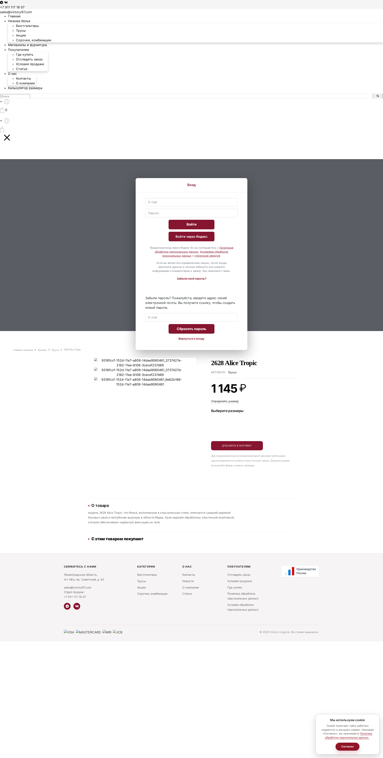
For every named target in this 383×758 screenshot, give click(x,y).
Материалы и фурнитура (27, 45)
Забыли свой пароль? (191, 278)
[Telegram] (67, 606)
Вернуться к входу (191, 338)
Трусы (21, 31)
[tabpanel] (140, 372)
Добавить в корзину (237, 445)
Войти (191, 224)
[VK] (76, 606)
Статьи (21, 69)
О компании (25, 83)
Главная (14, 16)
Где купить (24, 54)
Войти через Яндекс (191, 237)
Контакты (23, 78)
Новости (188, 581)
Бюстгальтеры (27, 26)
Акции (21, 35)
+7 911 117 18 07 (12, 7)
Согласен (347, 746)
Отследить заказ (29, 59)
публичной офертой (207, 255)
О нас (12, 74)
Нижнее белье (19, 21)
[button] (3, 110)
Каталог (42, 349)
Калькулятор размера (25, 88)
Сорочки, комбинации (33, 40)
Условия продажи (30, 64)
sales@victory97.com (16, 12)
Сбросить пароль (191, 329)
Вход (191, 185)
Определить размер (225, 401)
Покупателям (18, 50)
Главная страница (23, 349)
